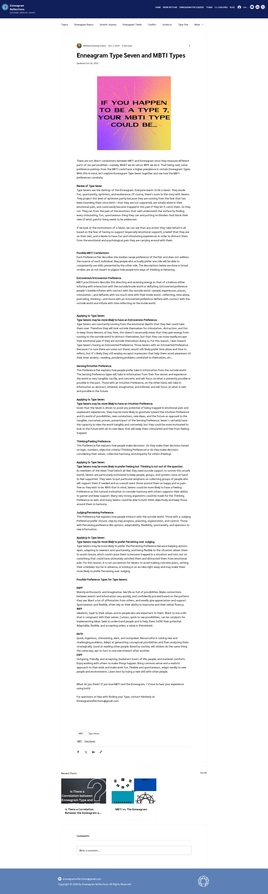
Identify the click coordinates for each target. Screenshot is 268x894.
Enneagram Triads (132, 24)
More (197, 24)
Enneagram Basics (84, 24)
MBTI (81, 733)
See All (203, 772)
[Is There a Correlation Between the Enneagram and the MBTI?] (83, 791)
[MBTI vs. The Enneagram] (134, 791)
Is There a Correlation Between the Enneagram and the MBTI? (83, 810)
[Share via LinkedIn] (93, 751)
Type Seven (94, 733)
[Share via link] (100, 751)
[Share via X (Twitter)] (85, 751)
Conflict (152, 24)
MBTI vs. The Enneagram (131, 809)
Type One (183, 24)
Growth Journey (108, 24)
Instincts (167, 24)
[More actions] (189, 46)
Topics (64, 24)
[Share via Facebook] (78, 751)
